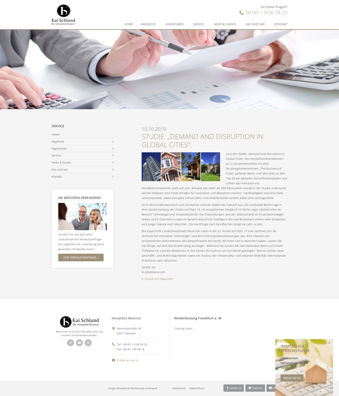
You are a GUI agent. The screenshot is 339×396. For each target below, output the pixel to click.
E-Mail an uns (125, 360)
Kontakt (280, 24)
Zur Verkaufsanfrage (80, 257)
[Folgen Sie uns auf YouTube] (79, 342)
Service (198, 24)
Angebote (148, 24)
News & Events (225, 24)
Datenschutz (197, 388)
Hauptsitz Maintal (126, 318)
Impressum (179, 388)
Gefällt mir (235, 388)
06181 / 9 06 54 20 (265, 12)
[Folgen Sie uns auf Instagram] (88, 342)
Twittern (257, 388)
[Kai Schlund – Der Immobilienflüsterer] (79, 321)
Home (128, 24)
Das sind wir (255, 24)
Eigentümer (174, 24)
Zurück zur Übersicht (159, 279)
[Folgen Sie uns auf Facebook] (70, 342)
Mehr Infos (292, 378)
